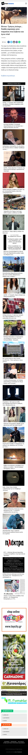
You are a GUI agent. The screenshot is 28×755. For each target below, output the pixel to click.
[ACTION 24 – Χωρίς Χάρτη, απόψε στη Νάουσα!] (13, 222)
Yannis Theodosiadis (18, 752)
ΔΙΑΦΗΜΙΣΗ (6, 741)
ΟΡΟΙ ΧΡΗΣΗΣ (21, 741)
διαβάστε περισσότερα (8, 76)
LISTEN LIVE (5, 715)
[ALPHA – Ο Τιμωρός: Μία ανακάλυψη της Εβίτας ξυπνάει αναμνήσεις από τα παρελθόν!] (13, 93)
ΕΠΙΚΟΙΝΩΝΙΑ (14, 741)
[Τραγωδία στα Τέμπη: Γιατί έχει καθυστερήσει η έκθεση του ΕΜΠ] (14, 202)
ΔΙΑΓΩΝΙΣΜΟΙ (6, 717)
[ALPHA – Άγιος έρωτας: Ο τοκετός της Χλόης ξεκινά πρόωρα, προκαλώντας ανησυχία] (14, 158)
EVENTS (5, 720)
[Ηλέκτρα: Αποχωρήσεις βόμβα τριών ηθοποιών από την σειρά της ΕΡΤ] (14, 414)
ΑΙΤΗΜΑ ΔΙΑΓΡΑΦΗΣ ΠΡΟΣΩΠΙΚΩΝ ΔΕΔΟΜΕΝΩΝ (14, 743)
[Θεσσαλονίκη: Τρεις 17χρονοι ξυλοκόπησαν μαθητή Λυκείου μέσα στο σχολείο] (13, 521)
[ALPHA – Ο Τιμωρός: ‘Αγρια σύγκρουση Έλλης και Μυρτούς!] (14, 286)
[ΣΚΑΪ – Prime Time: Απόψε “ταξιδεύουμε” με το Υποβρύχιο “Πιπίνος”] (13, 478)
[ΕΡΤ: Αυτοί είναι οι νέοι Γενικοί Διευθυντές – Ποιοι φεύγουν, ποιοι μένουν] (13, 349)
